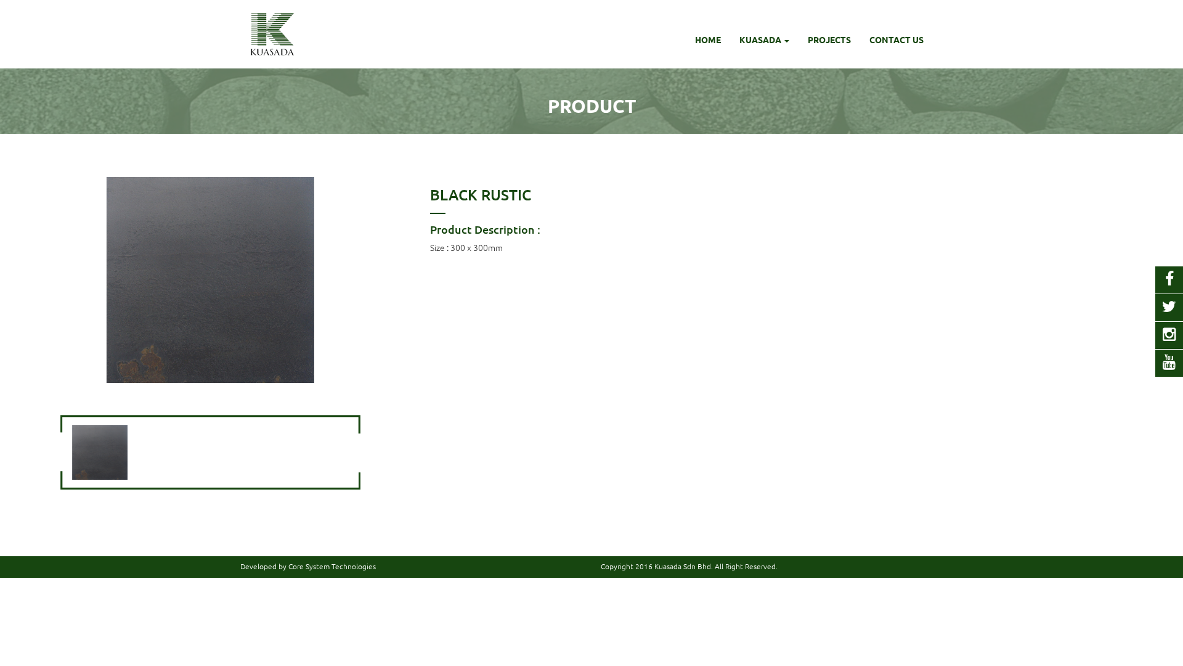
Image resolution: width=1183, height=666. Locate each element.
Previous (53, 280)
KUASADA (761, 39)
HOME (708, 39)
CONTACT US (896, 39)
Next (367, 280)
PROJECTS (829, 39)
